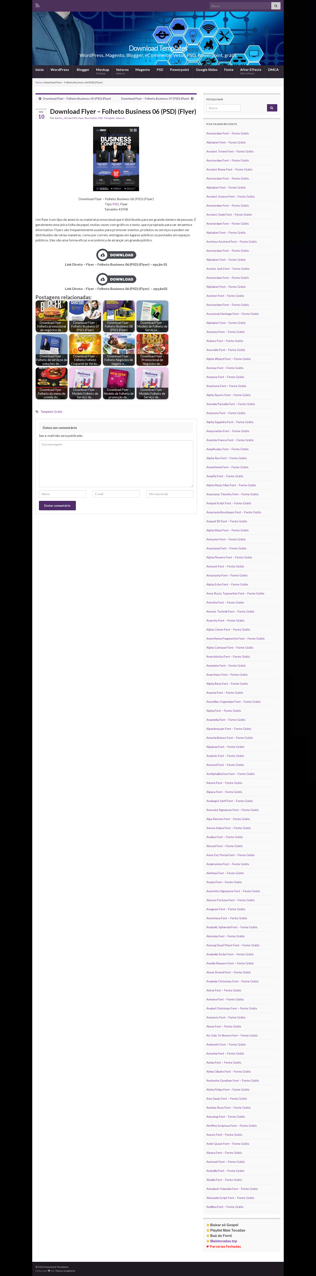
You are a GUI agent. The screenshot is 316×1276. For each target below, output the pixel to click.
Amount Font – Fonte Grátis (225, 566)
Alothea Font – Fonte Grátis (225, 873)
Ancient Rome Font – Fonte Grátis (229, 169)
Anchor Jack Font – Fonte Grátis (228, 268)
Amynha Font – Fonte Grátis (225, 1053)
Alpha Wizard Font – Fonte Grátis (228, 359)
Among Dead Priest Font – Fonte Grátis (232, 945)
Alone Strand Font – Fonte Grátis (228, 972)
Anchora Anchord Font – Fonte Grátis (231, 241)
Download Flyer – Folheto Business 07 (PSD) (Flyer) (155, 98)
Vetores (122, 71)
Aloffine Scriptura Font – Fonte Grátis (231, 1125)
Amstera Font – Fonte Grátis (225, 332)
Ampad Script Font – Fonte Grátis (228, 503)
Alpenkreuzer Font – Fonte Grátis (228, 728)
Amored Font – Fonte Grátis (225, 765)
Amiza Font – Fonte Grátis (223, 1062)
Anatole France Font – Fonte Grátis (230, 440)
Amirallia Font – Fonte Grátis (225, 1170)
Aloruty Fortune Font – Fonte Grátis (230, 900)
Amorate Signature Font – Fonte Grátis (232, 810)
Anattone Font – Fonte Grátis (226, 386)
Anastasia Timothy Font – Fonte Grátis (232, 494)
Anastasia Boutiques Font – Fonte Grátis (233, 512)
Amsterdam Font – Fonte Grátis (227, 133)
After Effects (250, 71)
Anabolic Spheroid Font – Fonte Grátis (232, 927)
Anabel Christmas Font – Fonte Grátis (231, 1008)
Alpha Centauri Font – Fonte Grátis (229, 647)
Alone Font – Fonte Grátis (223, 990)
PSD (160, 69)
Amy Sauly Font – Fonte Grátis (226, 1098)
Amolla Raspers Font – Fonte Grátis (230, 963)
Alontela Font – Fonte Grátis (225, 936)
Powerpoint (179, 69)
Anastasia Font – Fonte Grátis (226, 548)
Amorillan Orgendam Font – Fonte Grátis (233, 701)
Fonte (228, 69)
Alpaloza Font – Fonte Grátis (225, 747)
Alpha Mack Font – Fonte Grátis (227, 530)
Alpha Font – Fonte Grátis (223, 710)
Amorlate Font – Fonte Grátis (226, 665)
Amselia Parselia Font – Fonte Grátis (230, 404)
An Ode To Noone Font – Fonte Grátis (232, 1035)
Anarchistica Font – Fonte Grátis (228, 656)
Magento (142, 69)
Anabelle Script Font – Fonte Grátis (230, 954)
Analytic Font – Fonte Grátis (225, 756)
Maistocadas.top (221, 1241)
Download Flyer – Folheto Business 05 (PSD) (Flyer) (77, 98)
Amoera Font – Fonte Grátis (225, 999)
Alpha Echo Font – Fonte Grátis (227, 584)
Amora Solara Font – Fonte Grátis (228, 828)
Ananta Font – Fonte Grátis (224, 692)
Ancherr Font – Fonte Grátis (225, 295)
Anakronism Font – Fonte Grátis (227, 864)
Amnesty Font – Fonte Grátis (225, 1017)
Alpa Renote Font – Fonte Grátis (228, 819)
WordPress (60, 69)
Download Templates (158, 48)
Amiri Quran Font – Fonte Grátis (227, 1143)
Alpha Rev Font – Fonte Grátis (226, 458)
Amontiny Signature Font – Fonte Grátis (233, 891)
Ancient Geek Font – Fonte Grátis (229, 214)
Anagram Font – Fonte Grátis (225, 909)
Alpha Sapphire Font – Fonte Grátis (229, 422)
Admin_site (61, 118)
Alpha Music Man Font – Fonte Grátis (231, 485)
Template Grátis (51, 411)
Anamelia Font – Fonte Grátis (225, 719)
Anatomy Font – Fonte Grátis (225, 413)
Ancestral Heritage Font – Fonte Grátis (232, 314)
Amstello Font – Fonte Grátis (225, 350)
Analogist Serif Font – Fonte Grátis (229, 801)
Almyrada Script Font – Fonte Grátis (230, 1198)
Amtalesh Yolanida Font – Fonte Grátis (232, 1189)
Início (39, 69)
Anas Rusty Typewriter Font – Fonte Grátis (235, 593)
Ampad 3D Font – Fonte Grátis (226, 521)
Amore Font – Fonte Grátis (224, 783)
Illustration (91, 118)
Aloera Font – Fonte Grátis (224, 1152)
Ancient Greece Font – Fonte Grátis (230, 196)
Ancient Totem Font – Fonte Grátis (230, 151)
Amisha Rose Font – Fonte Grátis (228, 1107)
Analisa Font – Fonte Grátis (224, 837)
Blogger (82, 69)
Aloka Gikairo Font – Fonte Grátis (228, 1071)
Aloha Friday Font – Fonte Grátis (228, 1089)
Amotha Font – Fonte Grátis (225, 602)
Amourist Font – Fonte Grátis (226, 539)
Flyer (81, 118)
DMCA (273, 69)
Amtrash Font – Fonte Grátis (225, 1161)
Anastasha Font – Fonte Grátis (227, 575)
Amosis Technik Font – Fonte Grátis (230, 611)
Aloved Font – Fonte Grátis (224, 846)
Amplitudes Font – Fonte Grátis (227, 449)
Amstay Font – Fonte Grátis (225, 368)
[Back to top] (306, 1266)
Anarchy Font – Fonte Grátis (225, 620)
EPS (74, 118)
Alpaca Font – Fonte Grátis (224, 792)
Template (109, 118)
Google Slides (207, 69)
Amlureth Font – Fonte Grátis (226, 1044)
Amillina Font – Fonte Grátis (225, 1207)
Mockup (102, 71)
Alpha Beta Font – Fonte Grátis (227, 683)
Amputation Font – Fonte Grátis (227, 431)
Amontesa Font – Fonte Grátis (226, 918)
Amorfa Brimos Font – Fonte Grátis (229, 737)
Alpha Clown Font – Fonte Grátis (228, 629)
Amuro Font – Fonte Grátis (224, 1134)
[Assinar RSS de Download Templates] (37, 5)
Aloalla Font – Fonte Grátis (224, 1179)
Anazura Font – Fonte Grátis (225, 377)
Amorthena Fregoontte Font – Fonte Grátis (235, 638)
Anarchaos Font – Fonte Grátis (227, 674)
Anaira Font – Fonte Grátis (224, 882)
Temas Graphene (65, 1270)
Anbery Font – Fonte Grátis (224, 341)
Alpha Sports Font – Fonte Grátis (228, 395)
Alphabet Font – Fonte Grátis (226, 142)
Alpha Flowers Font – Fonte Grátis (229, 557)
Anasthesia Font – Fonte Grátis (227, 467)
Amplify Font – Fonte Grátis (224, 476)
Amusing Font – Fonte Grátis (225, 1116)
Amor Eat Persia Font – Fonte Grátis (230, 855)
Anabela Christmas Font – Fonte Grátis (232, 981)
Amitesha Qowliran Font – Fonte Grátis (232, 1080)
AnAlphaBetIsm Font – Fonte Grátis (230, 774)
